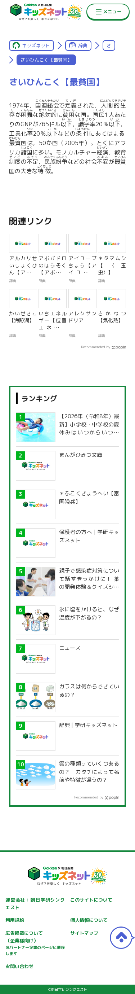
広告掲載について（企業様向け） (35, 943)
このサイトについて (91, 900)
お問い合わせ (19, 966)
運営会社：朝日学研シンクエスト (35, 904)
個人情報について (89, 920)
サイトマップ (84, 933)
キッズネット (36, 45)
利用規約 (14, 920)
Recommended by (95, 346)
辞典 (82, 45)
